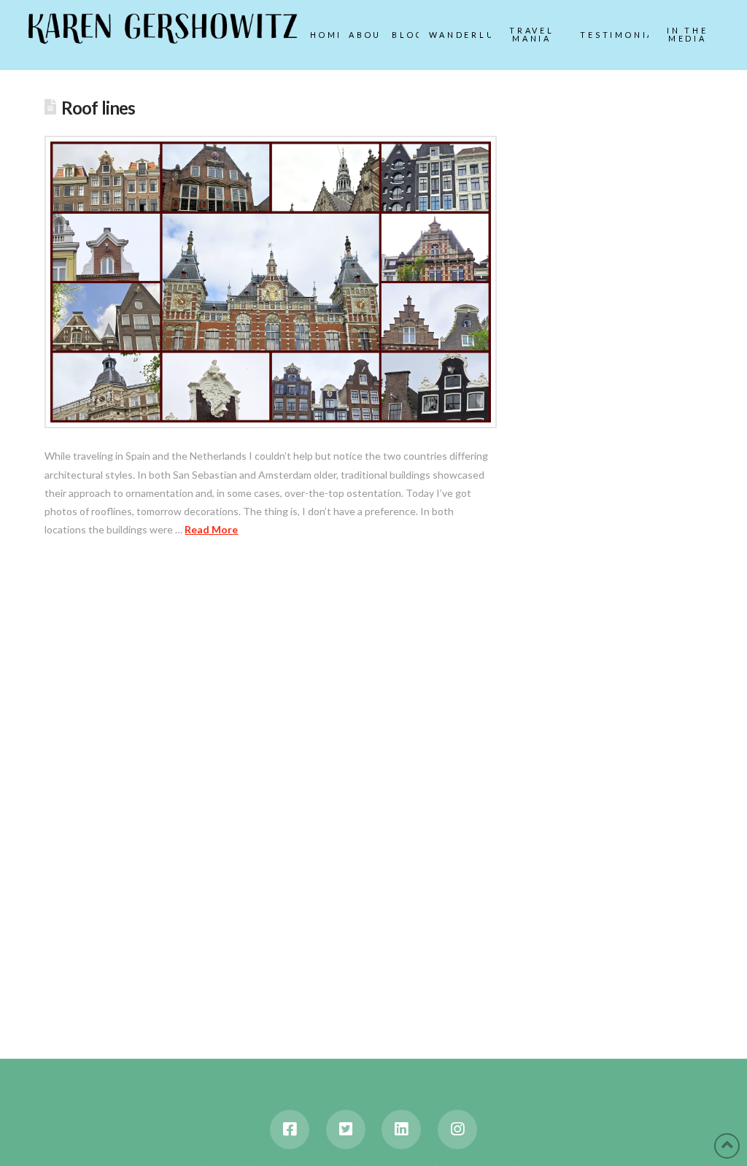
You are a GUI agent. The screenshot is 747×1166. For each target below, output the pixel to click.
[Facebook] (289, 1129)
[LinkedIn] (401, 1129)
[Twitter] (345, 1129)
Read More (211, 529)
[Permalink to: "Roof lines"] (270, 282)
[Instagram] (457, 1129)
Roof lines (98, 108)
